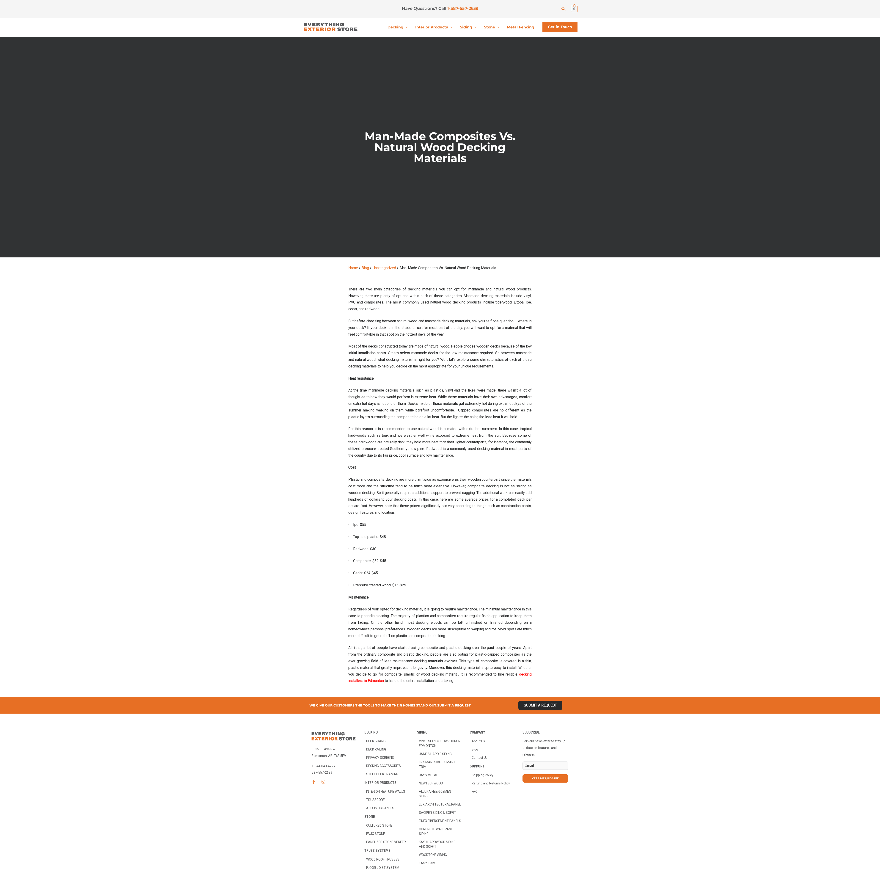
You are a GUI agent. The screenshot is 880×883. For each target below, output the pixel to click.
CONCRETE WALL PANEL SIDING (436, 831)
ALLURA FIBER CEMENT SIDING (436, 794)
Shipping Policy (482, 775)
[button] (563, 9)
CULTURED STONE (379, 825)
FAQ (475, 791)
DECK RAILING (376, 749)
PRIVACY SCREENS (380, 757)
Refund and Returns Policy (491, 783)
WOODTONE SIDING (433, 855)
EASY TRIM (427, 863)
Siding (466, 27)
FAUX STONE (375, 834)
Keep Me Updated (545, 778)
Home (353, 268)
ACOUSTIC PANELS (380, 808)
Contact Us (479, 757)
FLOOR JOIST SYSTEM (382, 867)
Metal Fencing (520, 27)
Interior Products (431, 27)
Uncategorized (384, 268)
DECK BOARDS (377, 741)
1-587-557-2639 (462, 8)
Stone (489, 27)
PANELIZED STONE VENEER (386, 842)
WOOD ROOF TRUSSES (382, 859)
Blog (365, 268)
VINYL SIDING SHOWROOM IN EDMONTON (439, 743)
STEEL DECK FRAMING (382, 774)
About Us (478, 741)
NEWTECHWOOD (431, 783)
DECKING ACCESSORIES (383, 766)
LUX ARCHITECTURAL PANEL (440, 804)
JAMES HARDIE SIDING (435, 754)
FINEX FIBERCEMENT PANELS (440, 821)
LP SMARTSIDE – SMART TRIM (437, 764)
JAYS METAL (428, 775)
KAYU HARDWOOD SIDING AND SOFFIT (437, 844)
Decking (395, 27)
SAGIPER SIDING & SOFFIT (437, 812)
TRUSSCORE (375, 800)
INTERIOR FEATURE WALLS (385, 791)
